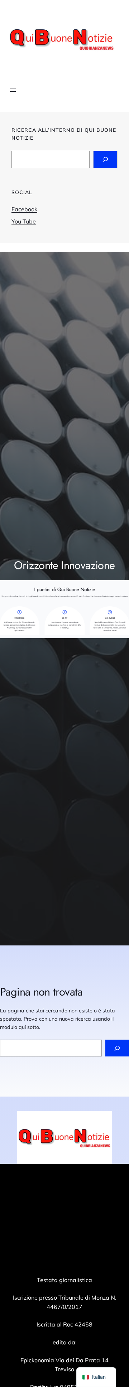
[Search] (105, 159)
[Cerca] (117, 1048)
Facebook (24, 209)
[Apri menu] (13, 90)
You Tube (23, 221)
